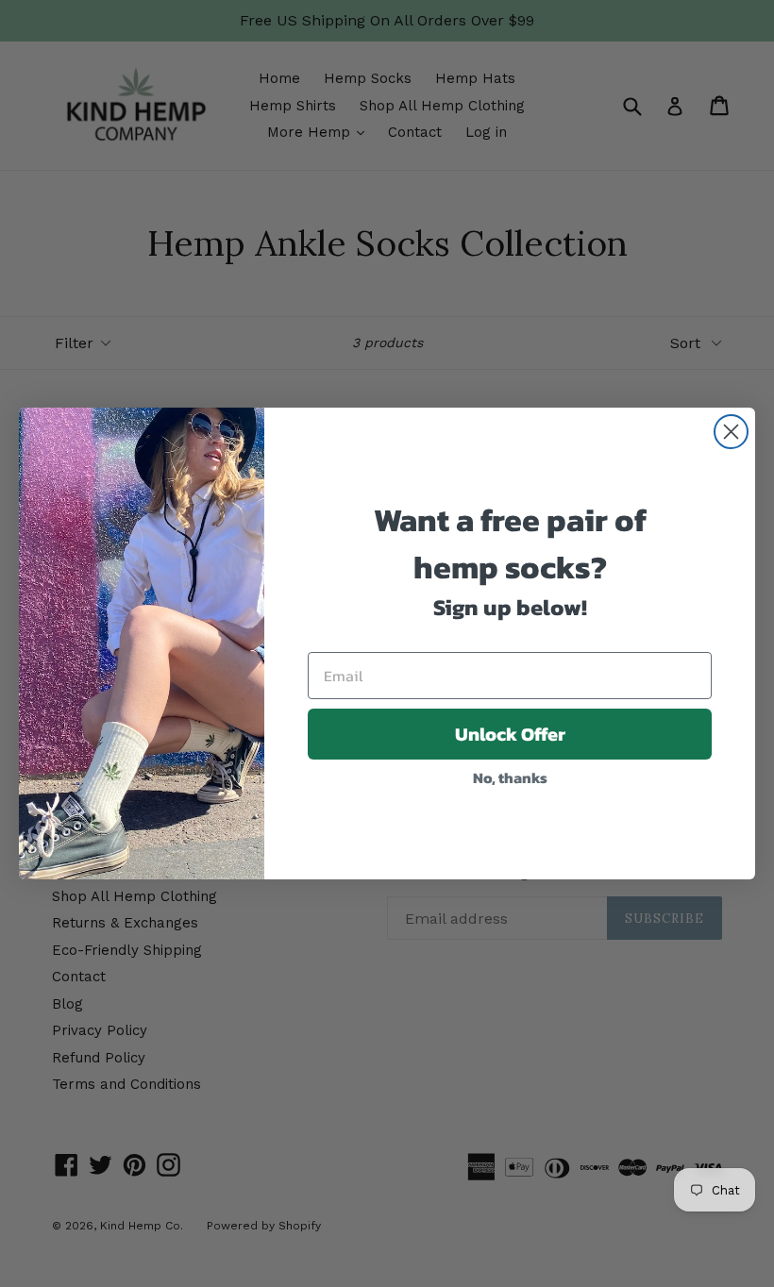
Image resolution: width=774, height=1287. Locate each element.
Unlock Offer (510, 734)
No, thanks (510, 777)
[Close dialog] (731, 431)
